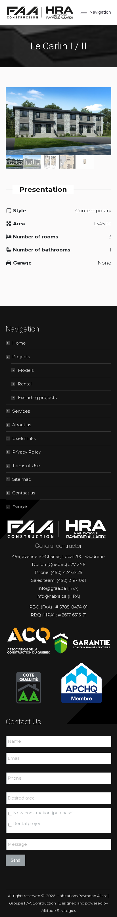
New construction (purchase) (43, 812)
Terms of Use (26, 465)
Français (20, 506)
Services (21, 411)
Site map (21, 479)
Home (19, 343)
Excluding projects (37, 397)
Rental (25, 384)
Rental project (28, 823)
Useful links (23, 438)
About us (21, 424)
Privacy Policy (26, 452)
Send (15, 860)
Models (26, 370)
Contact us (23, 493)
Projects (21, 356)
